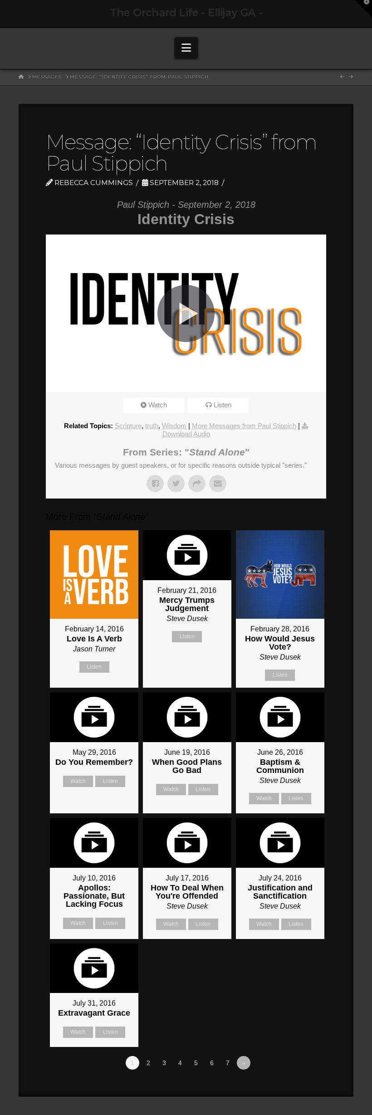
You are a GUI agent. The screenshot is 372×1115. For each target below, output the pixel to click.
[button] (186, 48)
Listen (222, 405)
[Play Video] (186, 313)
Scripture (128, 426)
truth (151, 426)
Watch (157, 405)
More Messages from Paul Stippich (244, 426)
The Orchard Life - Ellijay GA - (186, 13)
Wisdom (174, 426)
